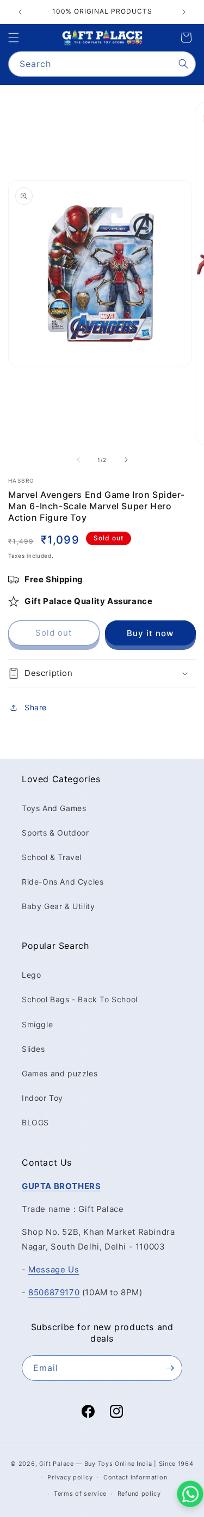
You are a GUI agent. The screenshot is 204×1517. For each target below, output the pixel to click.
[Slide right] (126, 460)
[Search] (183, 64)
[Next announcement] (184, 12)
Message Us (53, 1269)
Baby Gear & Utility (58, 906)
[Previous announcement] (20, 12)
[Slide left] (78, 460)
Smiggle (37, 1024)
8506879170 (53, 1292)
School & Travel (52, 857)
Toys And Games (54, 808)
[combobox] (102, 64)
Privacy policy (69, 1477)
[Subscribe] (170, 1368)
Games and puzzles (59, 1073)
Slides (33, 1048)
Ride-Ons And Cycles (62, 881)
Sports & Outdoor (55, 832)
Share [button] (35, 707)
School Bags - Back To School (80, 999)
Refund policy (139, 1493)
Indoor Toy (42, 1097)
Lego (31, 974)
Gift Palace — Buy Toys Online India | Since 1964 (116, 1463)
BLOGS (35, 1122)
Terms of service (80, 1493)
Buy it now (150, 633)
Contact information (135, 1477)
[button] (14, 38)
